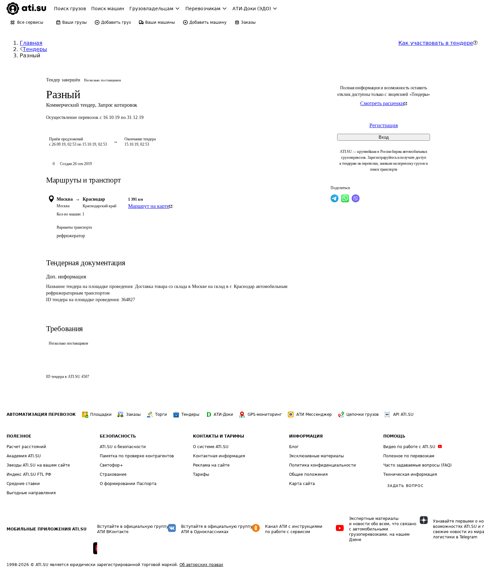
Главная (31, 43)
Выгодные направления (31, 493)
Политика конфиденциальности (322, 465)
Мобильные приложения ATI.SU (47, 529)
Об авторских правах (201, 564)
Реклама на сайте (211, 465)
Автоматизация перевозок (41, 414)
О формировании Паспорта (128, 483)
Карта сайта (302, 483)
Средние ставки (23, 483)
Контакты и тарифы (218, 436)
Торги (161, 414)
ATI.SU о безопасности (123, 446)
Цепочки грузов (362, 414)
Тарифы (201, 474)
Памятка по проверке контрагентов (137, 456)
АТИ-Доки (223, 414)
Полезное (19, 436)
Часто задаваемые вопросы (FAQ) (417, 465)
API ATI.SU (403, 414)
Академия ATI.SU (24, 456)
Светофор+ (111, 465)
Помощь (394, 436)
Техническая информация (410, 474)
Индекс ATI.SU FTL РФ (29, 474)
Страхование (113, 474)
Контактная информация (219, 456)
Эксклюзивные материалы (316, 456)
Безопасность (118, 436)
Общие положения (308, 474)
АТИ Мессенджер (314, 414)
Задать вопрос (405, 486)
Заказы (133, 414)
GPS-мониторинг (265, 414)
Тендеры (35, 49)
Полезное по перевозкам (408, 456)
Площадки (101, 414)
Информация (306, 436)
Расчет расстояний (26, 446)
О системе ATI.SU (211, 446)
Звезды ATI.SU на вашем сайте (38, 465)
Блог (294, 446)
